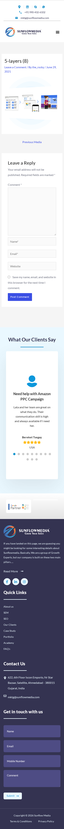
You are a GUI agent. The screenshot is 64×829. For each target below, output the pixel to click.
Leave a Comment (15, 67)
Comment (15, 184)
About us (9, 606)
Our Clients (10, 624)
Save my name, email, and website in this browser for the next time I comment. (32, 282)
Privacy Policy (46, 821)
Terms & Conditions (21, 821)
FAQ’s (7, 648)
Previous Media (32, 142)
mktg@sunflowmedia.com (23, 697)
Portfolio (9, 636)
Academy (9, 642)
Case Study (10, 630)
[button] (57, 32)
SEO (6, 618)
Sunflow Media (42, 815)
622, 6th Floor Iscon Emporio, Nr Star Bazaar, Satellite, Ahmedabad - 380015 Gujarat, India (31, 683)
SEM (6, 612)
